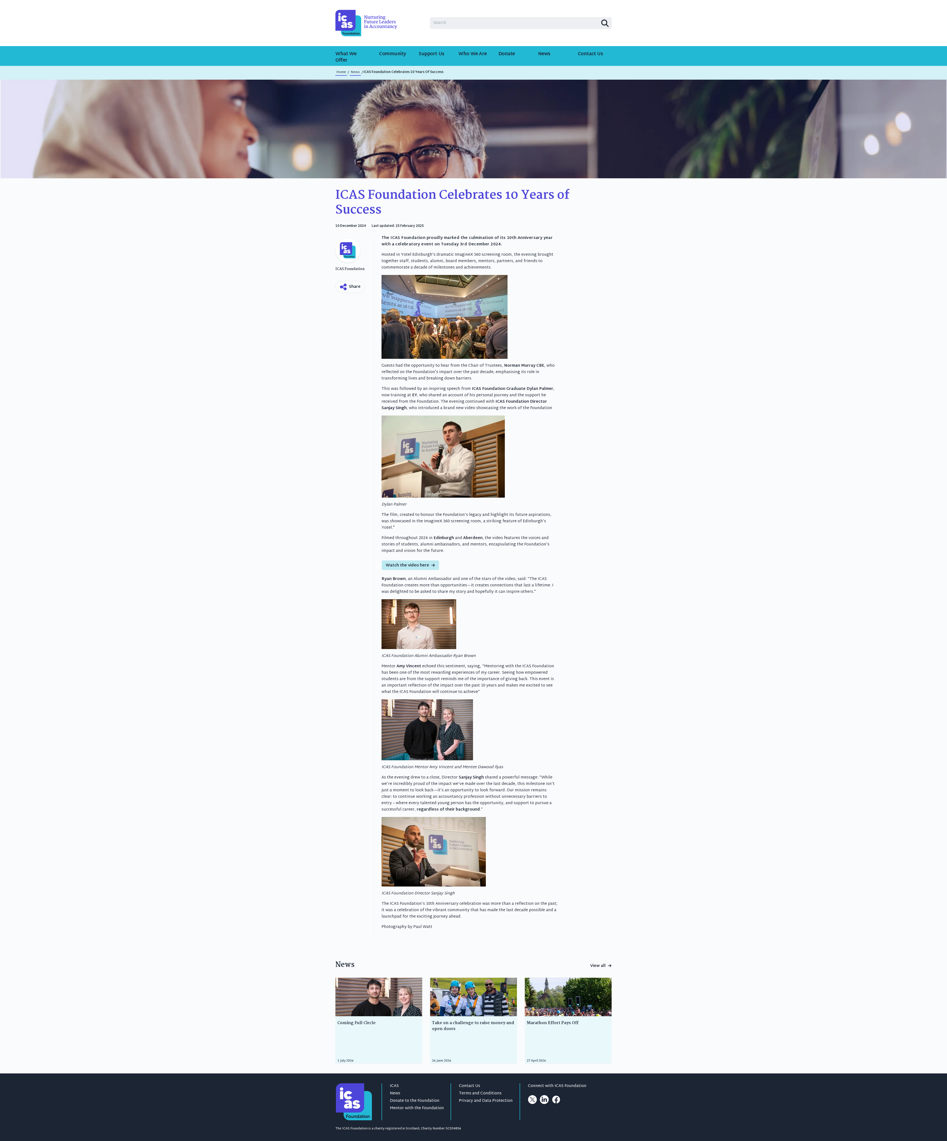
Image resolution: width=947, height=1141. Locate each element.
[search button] (605, 23)
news (355, 72)
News (395, 1093)
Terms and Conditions (480, 1093)
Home (341, 72)
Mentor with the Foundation (417, 1108)
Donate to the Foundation (414, 1101)
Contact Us (469, 1086)
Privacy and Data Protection (486, 1101)
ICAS (394, 1086)
